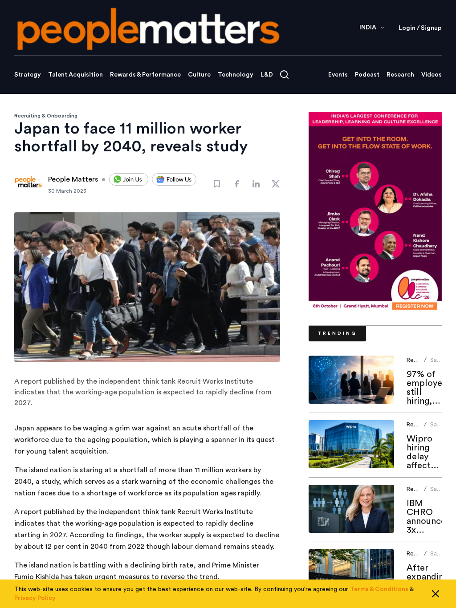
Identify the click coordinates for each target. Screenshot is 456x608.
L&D (267, 75)
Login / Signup (420, 28)
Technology (235, 75)
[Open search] (284, 74)
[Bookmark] (216, 183)
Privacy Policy (35, 598)
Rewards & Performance (145, 75)
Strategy (27, 75)
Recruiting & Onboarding (45, 115)
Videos (431, 75)
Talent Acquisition (75, 75)
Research (400, 75)
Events (338, 75)
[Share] (236, 183)
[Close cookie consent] (435, 594)
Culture (199, 75)
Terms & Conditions (379, 589)
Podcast (367, 75)
